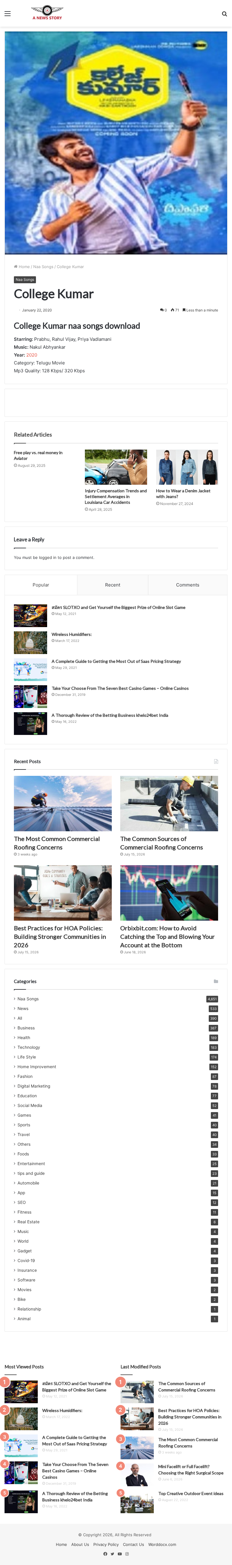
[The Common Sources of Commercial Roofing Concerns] (169, 803)
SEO (22, 1202)
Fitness (24, 1212)
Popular (41, 585)
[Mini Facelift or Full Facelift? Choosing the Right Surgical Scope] (137, 1475)
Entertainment (31, 1163)
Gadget (25, 1250)
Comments (187, 585)
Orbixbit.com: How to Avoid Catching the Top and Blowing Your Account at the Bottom (167, 936)
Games (24, 1115)
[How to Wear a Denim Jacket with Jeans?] (187, 467)
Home (24, 266)
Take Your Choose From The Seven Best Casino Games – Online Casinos (120, 688)
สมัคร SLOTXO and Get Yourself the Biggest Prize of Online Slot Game (118, 607)
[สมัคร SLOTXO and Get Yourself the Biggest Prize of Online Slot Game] (30, 615)
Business (26, 1027)
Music (23, 1231)
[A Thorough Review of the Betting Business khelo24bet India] (30, 723)
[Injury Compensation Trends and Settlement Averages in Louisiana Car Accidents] (116, 467)
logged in (47, 557)
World (23, 1241)
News (23, 1008)
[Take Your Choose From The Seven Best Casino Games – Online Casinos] (30, 696)
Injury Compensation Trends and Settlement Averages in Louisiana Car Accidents (116, 496)
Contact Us (133, 1544)
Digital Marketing (34, 1086)
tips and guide (31, 1173)
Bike (22, 1299)
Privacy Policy (106, 1544)
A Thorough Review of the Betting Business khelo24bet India (110, 715)
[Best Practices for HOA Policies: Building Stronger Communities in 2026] (63, 893)
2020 (31, 355)
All (20, 1018)
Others (24, 1144)
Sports (24, 1124)
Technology (29, 1047)
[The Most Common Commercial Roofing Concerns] (63, 803)
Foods (23, 1153)
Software (26, 1280)
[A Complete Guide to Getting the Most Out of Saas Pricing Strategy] (30, 669)
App (21, 1192)
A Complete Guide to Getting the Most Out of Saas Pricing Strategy (116, 661)
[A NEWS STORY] (47, 13)
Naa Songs (43, 266)
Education (27, 1095)
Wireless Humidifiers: (72, 634)
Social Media (30, 1105)
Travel (24, 1134)
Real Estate (29, 1221)
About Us (80, 1544)
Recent (112, 585)
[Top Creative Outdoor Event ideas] (137, 1501)
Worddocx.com (162, 1544)
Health (24, 1037)
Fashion (25, 1076)
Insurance (27, 1270)
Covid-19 (26, 1260)
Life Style (27, 1057)
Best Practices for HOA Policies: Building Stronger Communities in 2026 (60, 936)
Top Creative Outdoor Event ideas (191, 1493)
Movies (24, 1289)
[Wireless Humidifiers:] (30, 642)
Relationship (29, 1309)
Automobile (28, 1183)
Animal (24, 1318)
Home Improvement (37, 1066)
